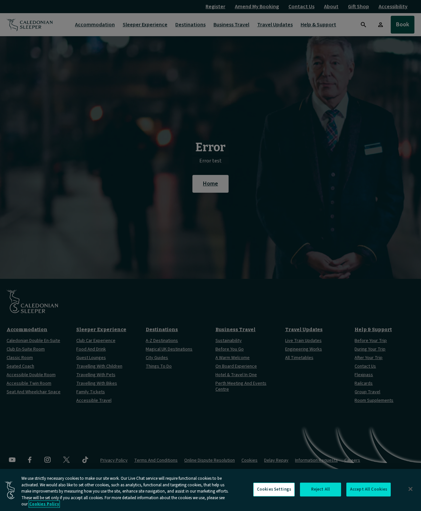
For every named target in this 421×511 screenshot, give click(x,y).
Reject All (320, 489)
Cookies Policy (44, 504)
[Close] (410, 489)
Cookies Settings (274, 489)
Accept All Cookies (368, 489)
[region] (210, 490)
